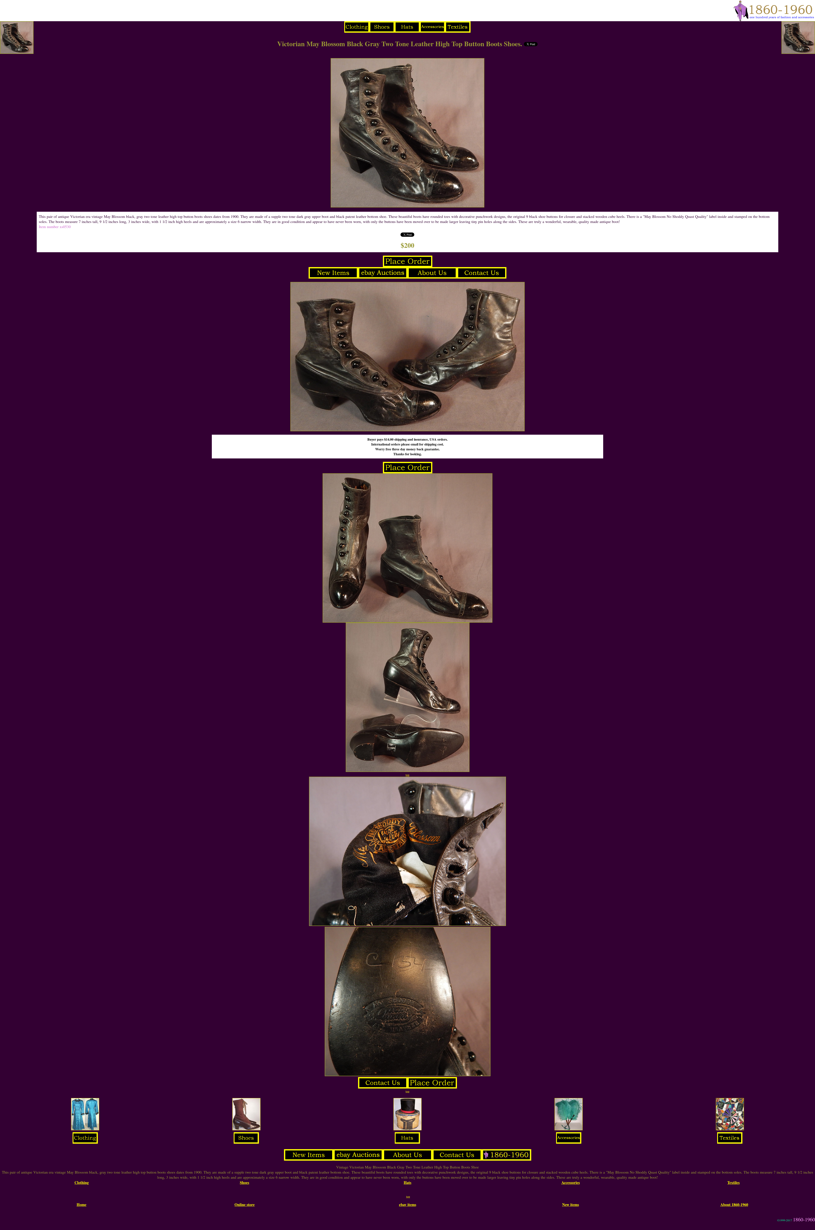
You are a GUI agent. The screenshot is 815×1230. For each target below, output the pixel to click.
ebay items (407, 1204)
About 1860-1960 (734, 1204)
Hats (407, 1182)
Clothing (81, 1182)
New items (570, 1204)
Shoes (244, 1182)
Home (81, 1204)
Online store (245, 1204)
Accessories (570, 1182)
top (407, 775)
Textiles (733, 1182)
